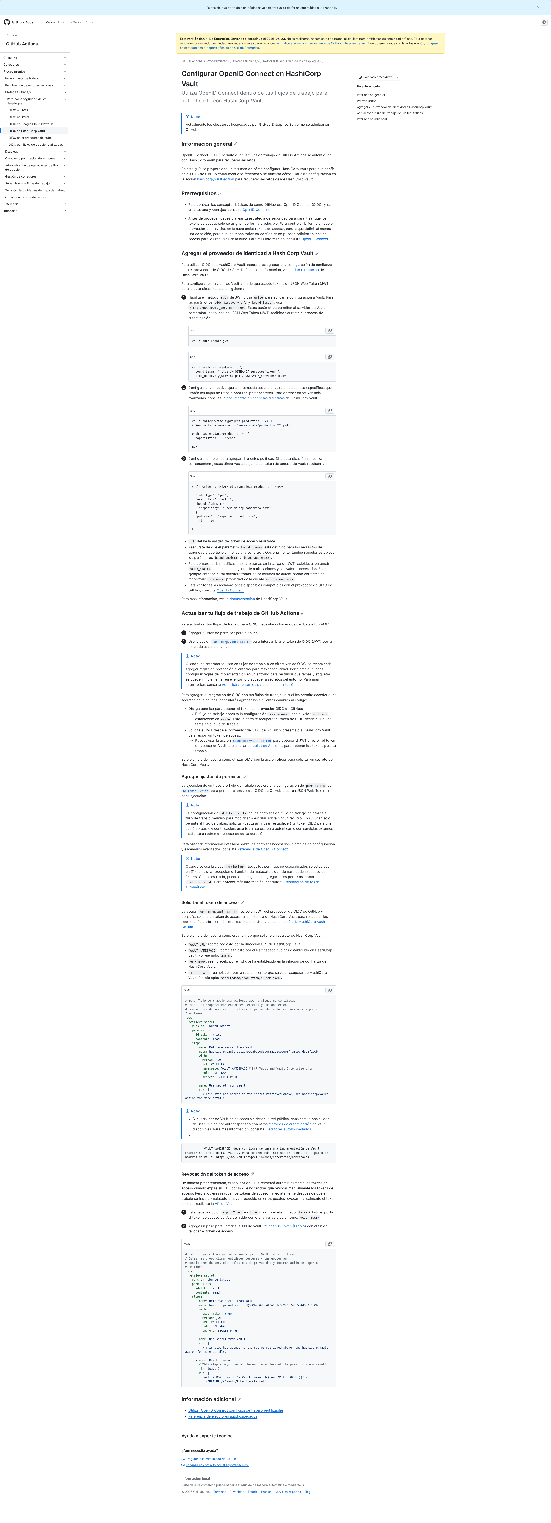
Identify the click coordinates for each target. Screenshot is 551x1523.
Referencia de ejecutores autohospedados (222, 1416)
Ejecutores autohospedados (288, 1129)
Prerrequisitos (199, 193)
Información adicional (208, 1399)
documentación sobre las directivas (255, 398)
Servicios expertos (288, 1492)
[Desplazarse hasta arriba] (541, 1513)
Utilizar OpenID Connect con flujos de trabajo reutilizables (235, 1410)
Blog (307, 1492)
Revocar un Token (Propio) (284, 1226)
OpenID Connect (256, 209)
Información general (206, 144)
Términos (219, 1492)
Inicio (13, 35)
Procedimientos (218, 61)
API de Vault (225, 1203)
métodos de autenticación (290, 1124)
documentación (306, 270)
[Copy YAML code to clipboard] (329, 990)
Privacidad (237, 1492)
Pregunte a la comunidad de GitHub (211, 1459)
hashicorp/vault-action (215, 179)
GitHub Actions (22, 43)
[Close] (538, 7)
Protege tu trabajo (246, 61)
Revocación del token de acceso (215, 1174)
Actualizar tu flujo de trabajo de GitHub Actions (240, 613)
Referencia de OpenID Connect (262, 849)
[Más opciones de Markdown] (397, 77)
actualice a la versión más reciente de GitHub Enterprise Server (321, 43)
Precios (266, 1492)
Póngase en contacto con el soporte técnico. (217, 1465)
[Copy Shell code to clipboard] (329, 331)
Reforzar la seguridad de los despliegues (292, 61)
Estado (253, 1492)
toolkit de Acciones (267, 745)
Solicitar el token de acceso (210, 902)
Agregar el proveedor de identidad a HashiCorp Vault (247, 253)
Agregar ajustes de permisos (211, 776)
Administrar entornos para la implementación (258, 684)
